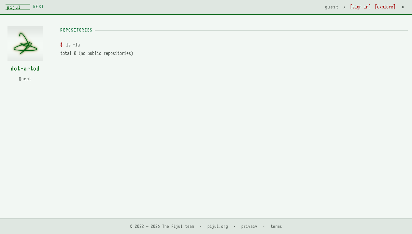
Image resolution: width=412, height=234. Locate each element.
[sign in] (360, 7)
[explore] (385, 7)
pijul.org (217, 226)
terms (276, 226)
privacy (249, 226)
